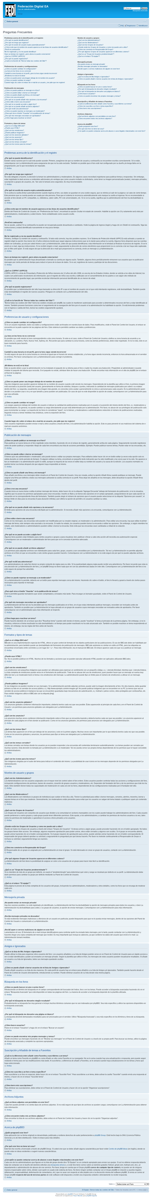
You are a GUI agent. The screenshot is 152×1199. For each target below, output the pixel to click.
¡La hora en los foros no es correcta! (17, 71)
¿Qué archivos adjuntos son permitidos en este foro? (96, 116)
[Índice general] (11, 10)
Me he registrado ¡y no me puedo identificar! (20, 52)
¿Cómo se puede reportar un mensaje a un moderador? (24, 111)
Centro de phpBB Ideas (118, 1149)
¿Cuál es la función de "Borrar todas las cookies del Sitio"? (25, 61)
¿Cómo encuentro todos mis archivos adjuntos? (94, 118)
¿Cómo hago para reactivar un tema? (17, 118)
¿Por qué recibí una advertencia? (16, 109)
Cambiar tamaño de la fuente (145, 20)
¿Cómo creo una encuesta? (14, 97)
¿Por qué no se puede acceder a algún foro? (20, 104)
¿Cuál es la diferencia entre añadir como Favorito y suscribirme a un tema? (104, 104)
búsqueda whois (57, 1165)
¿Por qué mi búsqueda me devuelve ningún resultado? (97, 89)
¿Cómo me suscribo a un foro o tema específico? (95, 106)
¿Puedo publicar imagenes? (14, 133)
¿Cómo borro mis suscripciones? (89, 108)
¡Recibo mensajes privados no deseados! (92, 66)
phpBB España (91, 1195)
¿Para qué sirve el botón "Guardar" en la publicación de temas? (27, 113)
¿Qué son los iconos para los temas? (17, 144)
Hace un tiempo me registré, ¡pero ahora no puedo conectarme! (27, 54)
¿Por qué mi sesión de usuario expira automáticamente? (24, 45)
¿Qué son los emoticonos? (14, 130)
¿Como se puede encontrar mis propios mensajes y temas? (99, 96)
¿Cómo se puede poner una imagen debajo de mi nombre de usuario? (29, 78)
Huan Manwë (77, 1195)
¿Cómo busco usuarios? (86, 94)
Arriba (9, 168)
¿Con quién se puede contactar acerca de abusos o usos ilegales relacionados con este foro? (111, 131)
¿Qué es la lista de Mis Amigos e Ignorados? (93, 77)
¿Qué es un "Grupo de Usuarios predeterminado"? (95, 54)
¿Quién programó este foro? (87, 126)
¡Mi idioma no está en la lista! (14, 76)
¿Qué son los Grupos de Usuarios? (90, 45)
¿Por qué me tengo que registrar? (16, 42)
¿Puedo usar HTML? (12, 128)
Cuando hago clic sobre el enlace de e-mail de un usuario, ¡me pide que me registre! (34, 82)
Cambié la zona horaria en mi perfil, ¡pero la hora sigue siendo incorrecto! (30, 73)
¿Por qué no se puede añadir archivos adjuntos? (21, 106)
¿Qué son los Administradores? (88, 40)
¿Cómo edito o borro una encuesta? (17, 102)
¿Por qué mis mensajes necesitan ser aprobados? (22, 116)
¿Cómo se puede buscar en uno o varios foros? (94, 87)
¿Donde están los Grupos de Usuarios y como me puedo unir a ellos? (102, 47)
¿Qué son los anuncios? (13, 137)
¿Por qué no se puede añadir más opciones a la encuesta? (25, 99)
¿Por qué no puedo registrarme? (16, 59)
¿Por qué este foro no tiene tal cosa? (90, 129)
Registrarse (131, 25)
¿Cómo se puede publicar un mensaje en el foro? (22, 90)
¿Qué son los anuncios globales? (16, 135)
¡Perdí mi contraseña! (12, 49)
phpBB (70, 1194)
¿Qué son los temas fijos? (13, 139)
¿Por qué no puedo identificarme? (16, 40)
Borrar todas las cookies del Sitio (102, 1190)
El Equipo (85, 1190)
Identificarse (143, 25)
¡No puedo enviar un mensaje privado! (91, 64)
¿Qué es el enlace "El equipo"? (88, 56)
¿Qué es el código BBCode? (14, 126)
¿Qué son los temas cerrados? (15, 142)
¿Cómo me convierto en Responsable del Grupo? (95, 49)
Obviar (20, 14)
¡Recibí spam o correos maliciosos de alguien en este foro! (98, 69)
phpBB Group (100, 1135)
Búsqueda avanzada (140, 10)
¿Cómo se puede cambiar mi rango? (17, 80)
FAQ (122, 25)
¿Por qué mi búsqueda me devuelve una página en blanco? (98, 91)
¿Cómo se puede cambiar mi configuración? (20, 69)
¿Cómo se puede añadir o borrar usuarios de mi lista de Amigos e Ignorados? (105, 79)
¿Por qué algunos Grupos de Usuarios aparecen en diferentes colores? (103, 52)
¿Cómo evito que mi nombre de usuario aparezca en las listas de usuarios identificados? (36, 47)
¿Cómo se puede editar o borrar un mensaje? (20, 93)
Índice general (12, 21)
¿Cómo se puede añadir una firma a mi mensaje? (22, 95)
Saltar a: (112, 1184)
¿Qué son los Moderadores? (87, 42)
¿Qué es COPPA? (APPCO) (14, 56)
